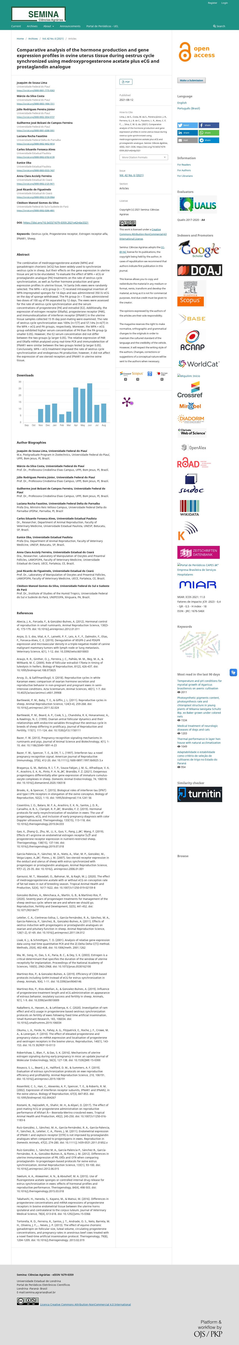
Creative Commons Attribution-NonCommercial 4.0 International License (143, 234)
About (48, 26)
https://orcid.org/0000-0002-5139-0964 (36, 197)
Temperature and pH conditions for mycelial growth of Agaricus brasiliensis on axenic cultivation (199, 684)
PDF (127, 82)
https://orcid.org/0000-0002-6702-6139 (36, 157)
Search (220, 26)
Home (20, 38)
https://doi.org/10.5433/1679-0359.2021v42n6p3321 (56, 222)
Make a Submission (191, 80)
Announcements (70, 26)
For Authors (184, 170)
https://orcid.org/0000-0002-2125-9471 (36, 184)
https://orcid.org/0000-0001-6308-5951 (36, 130)
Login (224, 2)
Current (16, 26)
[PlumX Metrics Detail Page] (127, 401)
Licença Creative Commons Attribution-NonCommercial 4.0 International (85, 1304)
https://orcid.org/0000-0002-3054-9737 (36, 117)
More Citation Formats (134, 157)
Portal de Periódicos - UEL (102, 26)
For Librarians (185, 176)
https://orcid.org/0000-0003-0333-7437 (36, 170)
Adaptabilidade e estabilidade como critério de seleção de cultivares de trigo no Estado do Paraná (197, 757)
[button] (187, 125)
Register (212, 2)
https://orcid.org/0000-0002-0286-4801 (36, 210)
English (182, 102)
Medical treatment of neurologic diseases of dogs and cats (197, 727)
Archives (32, 26)
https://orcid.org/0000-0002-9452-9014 (36, 144)
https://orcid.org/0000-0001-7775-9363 (36, 90)
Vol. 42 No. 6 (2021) (53, 38)
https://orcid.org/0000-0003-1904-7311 (36, 103)
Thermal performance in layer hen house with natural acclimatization (199, 740)
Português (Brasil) (188, 108)
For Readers (184, 164)
